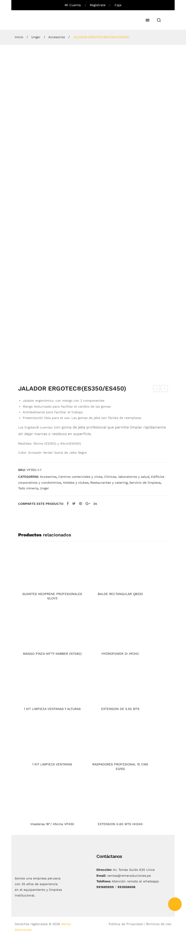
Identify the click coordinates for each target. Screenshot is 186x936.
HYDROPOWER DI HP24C (120, 653)
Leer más (52, 585)
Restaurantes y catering (108, 482)
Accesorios (56, 37)
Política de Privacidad (126, 924)
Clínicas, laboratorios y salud (126, 476)
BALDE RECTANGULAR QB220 (120, 594)
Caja (118, 5)
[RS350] (76, 355)
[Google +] (88, 503)
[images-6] (110, 355)
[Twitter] (74, 503)
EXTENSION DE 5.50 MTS (120, 709)
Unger (35, 37)
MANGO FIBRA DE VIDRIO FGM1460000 (156, 389)
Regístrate (97, 5)
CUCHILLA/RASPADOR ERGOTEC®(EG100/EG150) (164, 389)
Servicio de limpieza (145, 482)
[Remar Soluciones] (32, 20)
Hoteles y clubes (75, 482)
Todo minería (28, 488)
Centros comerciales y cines (80, 476)
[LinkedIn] (95, 503)
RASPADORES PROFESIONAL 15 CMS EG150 (120, 766)
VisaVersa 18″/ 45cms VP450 (52, 824)
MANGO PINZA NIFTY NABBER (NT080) (52, 653)
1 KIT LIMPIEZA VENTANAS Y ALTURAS (52, 709)
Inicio (19, 37)
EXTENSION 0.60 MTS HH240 (120, 824)
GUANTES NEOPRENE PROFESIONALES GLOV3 (52, 596)
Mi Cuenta (73, 5)
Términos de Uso (158, 924)
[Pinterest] (80, 503)
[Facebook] (68, 503)
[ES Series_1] (93, 131)
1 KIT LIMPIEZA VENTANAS (52, 764)
